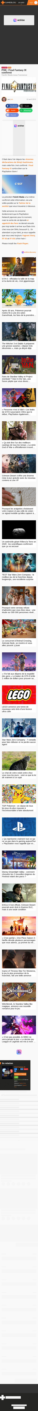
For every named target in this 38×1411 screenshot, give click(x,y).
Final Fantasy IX (19, 1067)
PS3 (22, 1069)
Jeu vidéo (4, 67)
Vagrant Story (28, 235)
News (9, 67)
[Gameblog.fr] (8, 2)
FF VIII (12, 238)
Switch (26, 1069)
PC (18, 1069)
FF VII (4, 238)
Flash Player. (23, 243)
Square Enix (22, 1083)
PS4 (16, 1069)
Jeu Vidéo (21, 2)
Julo (11, 99)
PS (15, 1071)
